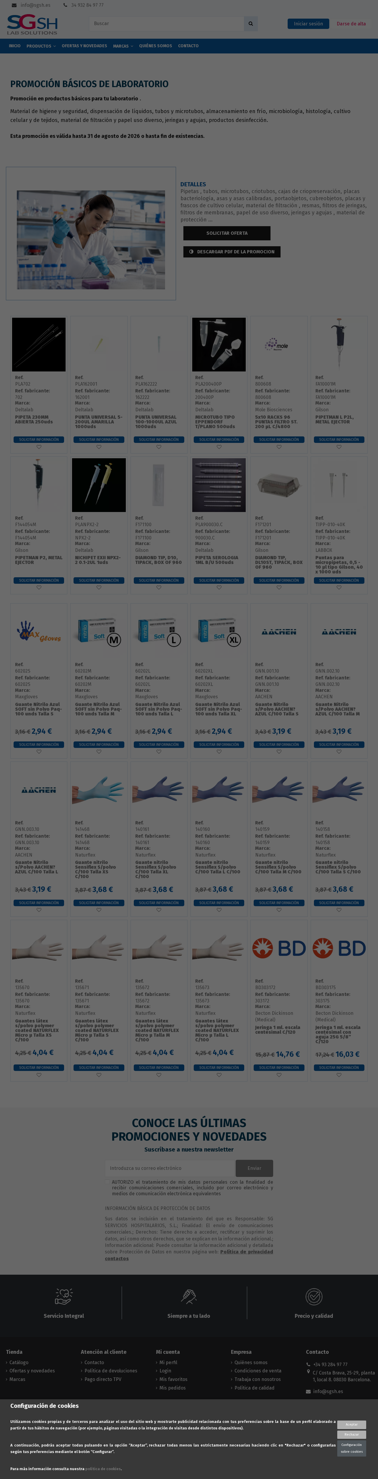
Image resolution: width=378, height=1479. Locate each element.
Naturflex (85, 855)
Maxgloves (26, 696)
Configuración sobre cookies (352, 1448)
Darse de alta (351, 24)
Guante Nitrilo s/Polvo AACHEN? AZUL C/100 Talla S (277, 709)
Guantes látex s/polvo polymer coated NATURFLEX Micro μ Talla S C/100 (97, 1030)
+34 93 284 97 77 (330, 1364)
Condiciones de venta (257, 1371)
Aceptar (352, 1424)
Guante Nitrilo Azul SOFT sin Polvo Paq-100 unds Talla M (98, 709)
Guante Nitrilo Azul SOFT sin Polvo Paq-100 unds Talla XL (218, 709)
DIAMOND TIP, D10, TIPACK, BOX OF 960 (158, 560)
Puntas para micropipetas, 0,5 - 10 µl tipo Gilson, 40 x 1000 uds (339, 565)
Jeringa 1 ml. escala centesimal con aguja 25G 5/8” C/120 (338, 1034)
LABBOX (323, 550)
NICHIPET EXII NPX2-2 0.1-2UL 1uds (98, 560)
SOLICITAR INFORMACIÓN (39, 440)
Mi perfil (168, 1362)
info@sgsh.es (34, 5)
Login (165, 1371)
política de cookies (103, 1469)
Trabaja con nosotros (257, 1379)
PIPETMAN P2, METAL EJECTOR (39, 560)
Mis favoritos (173, 1379)
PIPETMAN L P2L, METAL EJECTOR (334, 419)
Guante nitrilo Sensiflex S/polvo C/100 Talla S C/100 (338, 867)
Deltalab (24, 409)
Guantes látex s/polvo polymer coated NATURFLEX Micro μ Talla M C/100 (157, 1030)
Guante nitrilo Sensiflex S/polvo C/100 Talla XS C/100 (95, 869)
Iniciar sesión (308, 24)
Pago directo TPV (102, 1379)
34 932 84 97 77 (87, 5)
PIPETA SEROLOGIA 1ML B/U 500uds (216, 560)
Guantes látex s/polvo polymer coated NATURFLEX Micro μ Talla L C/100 (217, 1030)
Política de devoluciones (110, 1371)
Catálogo (18, 1362)
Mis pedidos (172, 1388)
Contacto (94, 1362)
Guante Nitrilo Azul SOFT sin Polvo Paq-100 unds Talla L (158, 709)
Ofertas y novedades (32, 1371)
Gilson (322, 409)
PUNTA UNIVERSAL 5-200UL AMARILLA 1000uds (99, 421)
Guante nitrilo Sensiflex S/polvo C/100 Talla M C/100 (278, 867)
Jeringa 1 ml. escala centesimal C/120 (277, 1030)
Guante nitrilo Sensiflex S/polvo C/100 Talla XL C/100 (155, 869)
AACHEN (264, 696)
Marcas (17, 1379)
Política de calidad (254, 1388)
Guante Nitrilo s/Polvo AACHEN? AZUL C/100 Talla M (337, 709)
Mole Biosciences (273, 409)
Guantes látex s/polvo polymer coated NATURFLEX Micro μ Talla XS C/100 (37, 1030)
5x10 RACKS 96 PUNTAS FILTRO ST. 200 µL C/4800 (276, 421)
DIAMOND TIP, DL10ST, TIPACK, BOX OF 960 (279, 562)
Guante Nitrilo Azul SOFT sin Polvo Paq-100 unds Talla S (38, 709)
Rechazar (352, 1434)
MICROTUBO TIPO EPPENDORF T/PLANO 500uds (215, 421)
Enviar (254, 1168)
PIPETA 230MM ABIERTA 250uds (34, 419)
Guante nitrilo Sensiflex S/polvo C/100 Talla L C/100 (217, 867)
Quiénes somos (251, 1362)
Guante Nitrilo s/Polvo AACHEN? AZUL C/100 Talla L (36, 867)
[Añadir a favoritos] (39, 447)
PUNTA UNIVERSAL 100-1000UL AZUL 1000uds (156, 421)
